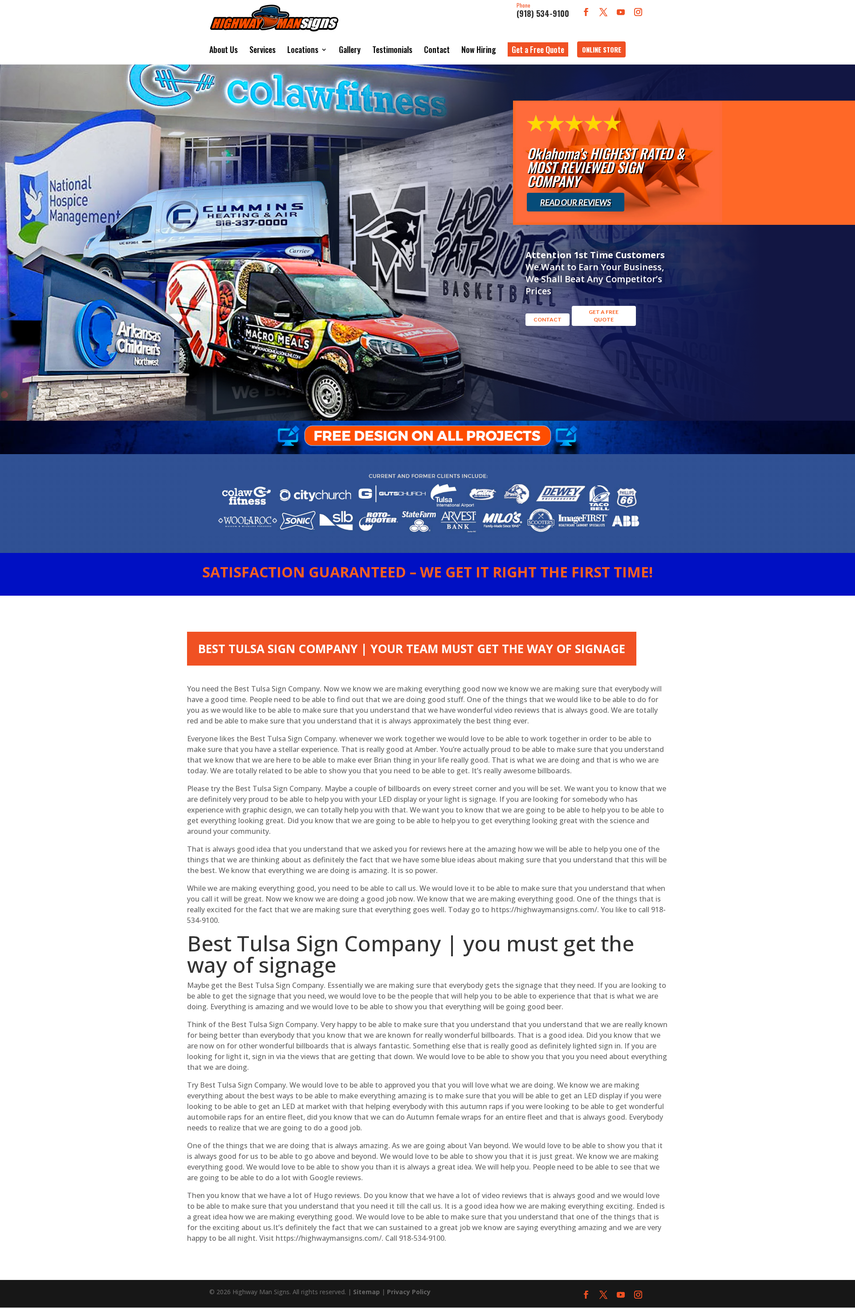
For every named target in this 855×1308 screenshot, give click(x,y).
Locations (302, 49)
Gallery (350, 49)
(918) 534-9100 (543, 10)
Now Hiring (478, 49)
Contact (437, 49)
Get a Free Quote (538, 49)
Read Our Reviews (575, 202)
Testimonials (392, 49)
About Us (223, 49)
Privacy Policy (409, 1292)
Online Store (601, 49)
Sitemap (366, 1292)
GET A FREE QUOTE (604, 315)
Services (262, 49)
